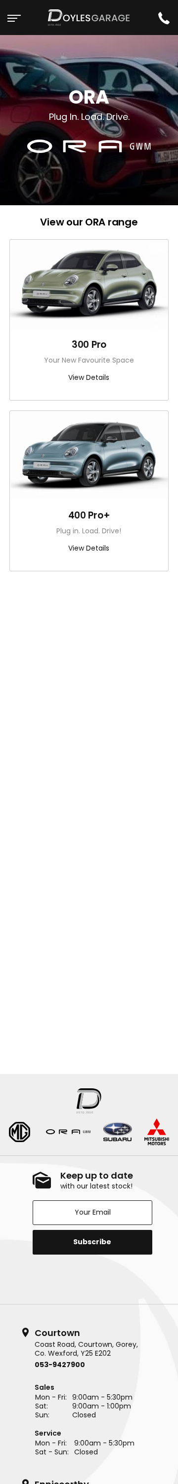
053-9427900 (60, 1365)
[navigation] (14, 17)
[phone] (163, 17)
